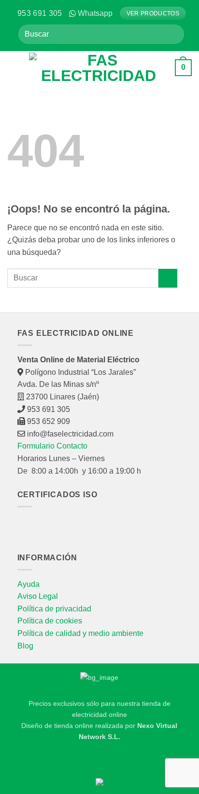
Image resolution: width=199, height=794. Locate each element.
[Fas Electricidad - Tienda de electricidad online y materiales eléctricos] (98, 68)
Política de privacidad (54, 609)
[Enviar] (173, 34)
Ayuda (28, 584)
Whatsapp (95, 13)
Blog (25, 646)
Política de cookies (49, 621)
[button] (14, 67)
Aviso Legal (37, 596)
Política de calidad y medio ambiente (80, 633)
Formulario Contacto (52, 446)
